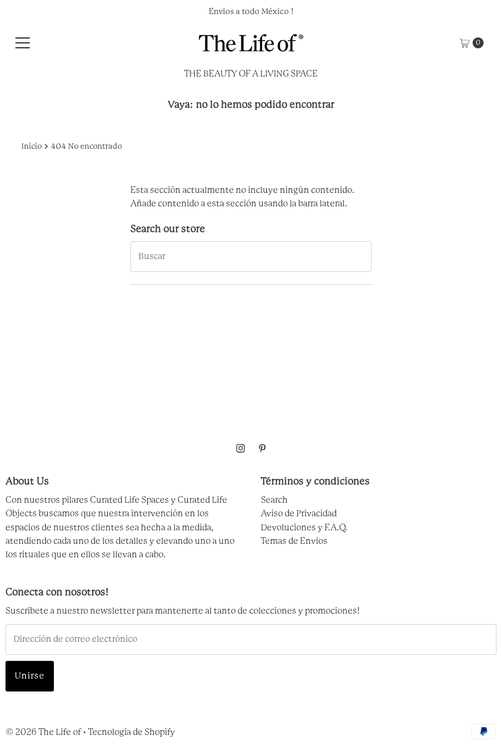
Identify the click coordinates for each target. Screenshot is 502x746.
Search (274, 500)
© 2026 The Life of (43, 732)
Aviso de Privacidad (299, 514)
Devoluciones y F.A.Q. (304, 528)
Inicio (31, 147)
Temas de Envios (294, 541)
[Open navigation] (22, 43)
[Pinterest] (262, 449)
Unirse (30, 676)
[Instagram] (240, 449)
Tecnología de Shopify (131, 732)
